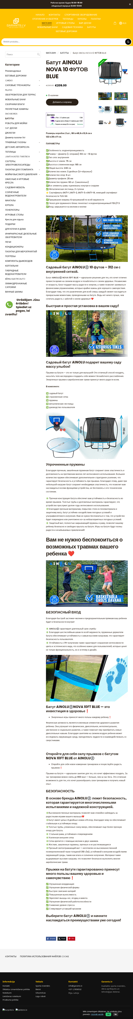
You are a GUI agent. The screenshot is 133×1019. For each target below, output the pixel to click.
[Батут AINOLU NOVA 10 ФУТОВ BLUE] (105, 96)
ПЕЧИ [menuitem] (8, 242)
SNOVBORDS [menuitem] (11, 113)
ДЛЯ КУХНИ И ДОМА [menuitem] (15, 228)
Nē (116, 1014)
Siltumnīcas (41, 993)
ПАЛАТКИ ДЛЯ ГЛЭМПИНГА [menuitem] (19, 169)
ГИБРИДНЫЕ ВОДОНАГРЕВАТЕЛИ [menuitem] (15, 272)
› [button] (39, 80)
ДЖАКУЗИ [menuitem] (10, 132)
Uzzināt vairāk (97, 1014)
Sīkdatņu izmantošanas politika (16, 989)
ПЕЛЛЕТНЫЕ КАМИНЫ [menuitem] (16, 109)
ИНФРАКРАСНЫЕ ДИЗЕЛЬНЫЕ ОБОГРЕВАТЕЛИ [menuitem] (21, 235)
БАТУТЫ (64, 52)
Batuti (38, 989)
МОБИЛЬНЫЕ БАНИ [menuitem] (47, 27)
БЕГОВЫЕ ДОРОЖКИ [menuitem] (66, 31)
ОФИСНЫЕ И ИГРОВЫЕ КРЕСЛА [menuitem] (17, 181)
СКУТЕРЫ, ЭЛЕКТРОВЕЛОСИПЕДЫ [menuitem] (17, 163)
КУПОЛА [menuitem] (9, 205)
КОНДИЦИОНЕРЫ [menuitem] (14, 246)
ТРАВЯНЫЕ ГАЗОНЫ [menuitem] (15, 142)
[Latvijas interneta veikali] (8, 1011)
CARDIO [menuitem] (9, 80)
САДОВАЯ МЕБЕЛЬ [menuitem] (15, 187)
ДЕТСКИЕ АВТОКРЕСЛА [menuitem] (17, 147)
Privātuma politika (10, 1000)
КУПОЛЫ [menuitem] (82, 18)
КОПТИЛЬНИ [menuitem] (11, 265)
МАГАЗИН (51, 52)
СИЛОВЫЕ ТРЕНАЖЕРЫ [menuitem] (17, 85)
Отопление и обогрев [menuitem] (45, 18)
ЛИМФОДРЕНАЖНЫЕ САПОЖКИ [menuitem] (16, 285)
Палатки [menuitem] (96, 18)
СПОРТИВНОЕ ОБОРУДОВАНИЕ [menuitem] (81, 14)
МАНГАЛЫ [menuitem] (10, 200)
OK (108, 1014)
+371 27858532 (74, 989)
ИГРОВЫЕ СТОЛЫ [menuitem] (65, 23)
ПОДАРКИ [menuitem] (10, 224)
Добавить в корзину (62, 102)
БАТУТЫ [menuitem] (91, 27)
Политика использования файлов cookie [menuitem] (44, 956)
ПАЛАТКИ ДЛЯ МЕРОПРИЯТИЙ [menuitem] (21, 251)
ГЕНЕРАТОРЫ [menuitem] (12, 209)
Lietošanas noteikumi (12, 996)
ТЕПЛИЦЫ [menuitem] (68, 18)
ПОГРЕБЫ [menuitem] (10, 256)
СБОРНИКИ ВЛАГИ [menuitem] (15, 104)
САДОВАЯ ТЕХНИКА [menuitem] (72, 27)
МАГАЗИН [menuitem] (47, 23)
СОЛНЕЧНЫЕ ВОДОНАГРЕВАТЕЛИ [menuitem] (15, 194)
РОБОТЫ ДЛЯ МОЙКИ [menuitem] (16, 123)
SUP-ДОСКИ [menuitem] (85, 23)
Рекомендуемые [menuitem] (13, 70)
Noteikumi (7, 993)
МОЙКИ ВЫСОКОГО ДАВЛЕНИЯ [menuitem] (21, 174)
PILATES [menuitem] (8, 90)
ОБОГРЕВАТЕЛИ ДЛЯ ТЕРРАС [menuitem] (20, 94)
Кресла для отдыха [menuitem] (14, 219)
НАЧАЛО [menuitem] (40, 14)
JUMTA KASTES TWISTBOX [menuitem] (17, 156)
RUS (124, 23)
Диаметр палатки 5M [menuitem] (15, 137)
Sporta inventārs (43, 986)
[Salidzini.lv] (22, 1011)
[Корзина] (115, 23)
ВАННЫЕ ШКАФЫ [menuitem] (14, 291)
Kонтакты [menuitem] (54, 14)
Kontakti (6, 986)
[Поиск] (38, 54)
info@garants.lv (75, 986)
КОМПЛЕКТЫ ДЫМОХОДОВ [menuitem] (18, 261)
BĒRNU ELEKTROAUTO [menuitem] (15, 278)
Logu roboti (41, 996)
